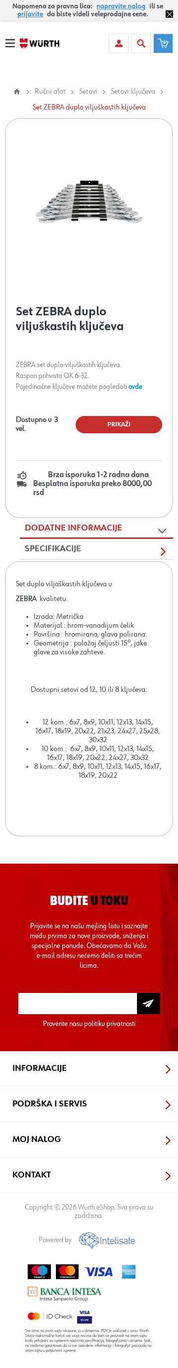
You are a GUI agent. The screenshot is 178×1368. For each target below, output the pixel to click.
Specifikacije (53, 548)
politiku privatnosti (109, 1023)
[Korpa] (163, 43)
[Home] (17, 92)
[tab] (96, 528)
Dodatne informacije (73, 528)
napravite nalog (120, 6)
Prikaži (119, 424)
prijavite (30, 14)
